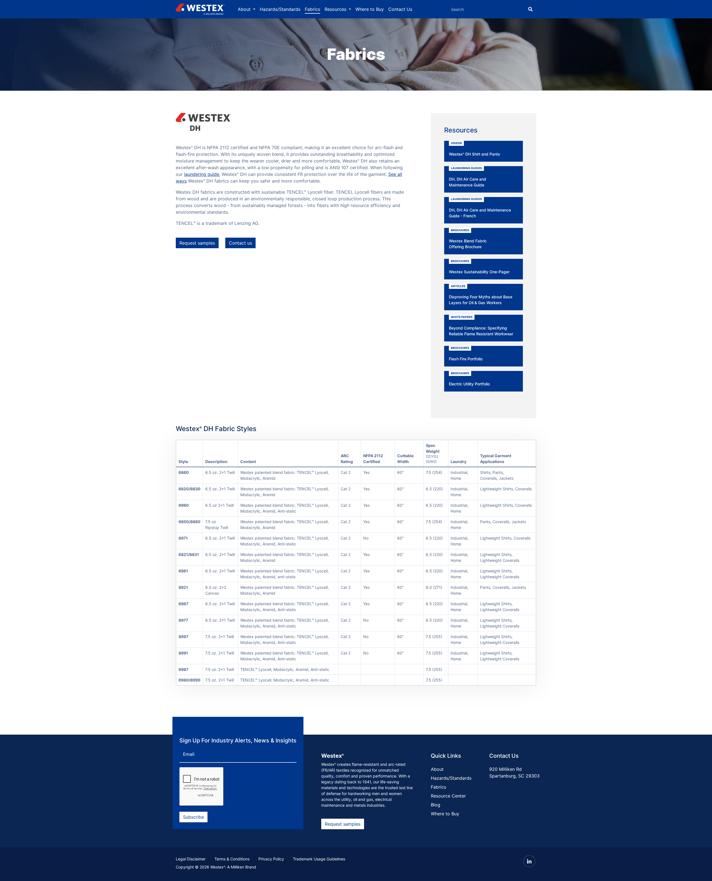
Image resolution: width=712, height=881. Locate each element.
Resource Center (448, 796)
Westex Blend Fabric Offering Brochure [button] (468, 238)
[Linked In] (529, 861)
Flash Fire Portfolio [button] (466, 353)
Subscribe (193, 817)
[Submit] (530, 9)
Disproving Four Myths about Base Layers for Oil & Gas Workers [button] (480, 294)
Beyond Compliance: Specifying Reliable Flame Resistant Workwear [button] (481, 325)
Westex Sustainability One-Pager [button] (479, 266)
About (437, 769)
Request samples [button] (197, 243)
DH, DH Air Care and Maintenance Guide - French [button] (480, 207)
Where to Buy (369, 9)
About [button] (245, 9)
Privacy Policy (271, 859)
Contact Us (400, 9)
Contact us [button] (240, 243)
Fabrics (312, 9)
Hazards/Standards (280, 9)
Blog (435, 805)
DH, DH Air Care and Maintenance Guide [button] (467, 176)
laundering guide (201, 174)
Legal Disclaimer (191, 859)
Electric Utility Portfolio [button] (469, 379)
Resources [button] (336, 9)
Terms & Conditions (231, 859)
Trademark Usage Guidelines (319, 859)
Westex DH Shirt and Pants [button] (474, 148)
